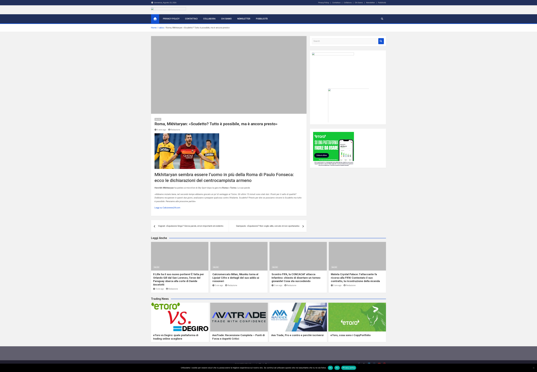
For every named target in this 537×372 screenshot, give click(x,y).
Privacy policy (349, 368)
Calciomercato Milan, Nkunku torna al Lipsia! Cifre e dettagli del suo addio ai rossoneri (235, 278)
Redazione (175, 130)
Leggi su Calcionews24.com (167, 207)
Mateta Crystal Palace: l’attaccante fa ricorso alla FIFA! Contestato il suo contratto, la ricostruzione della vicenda (355, 278)
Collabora (348, 3)
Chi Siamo (359, 3)
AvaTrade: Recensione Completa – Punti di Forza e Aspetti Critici (238, 337)
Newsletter (370, 3)
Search (381, 41)
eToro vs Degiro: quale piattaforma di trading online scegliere (175, 337)
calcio (158, 119)
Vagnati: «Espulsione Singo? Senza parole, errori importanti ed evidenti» (190, 226)
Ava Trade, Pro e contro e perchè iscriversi (297, 335)
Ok (330, 368)
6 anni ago (161, 130)
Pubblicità (382, 3)
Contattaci (336, 3)
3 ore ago (160, 289)
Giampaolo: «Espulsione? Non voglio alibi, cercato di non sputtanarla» (268, 226)
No (337, 368)
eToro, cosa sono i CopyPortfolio (350, 335)
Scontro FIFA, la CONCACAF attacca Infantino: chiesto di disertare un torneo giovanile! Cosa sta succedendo (296, 278)
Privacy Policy (323, 3)
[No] (533, 367)
